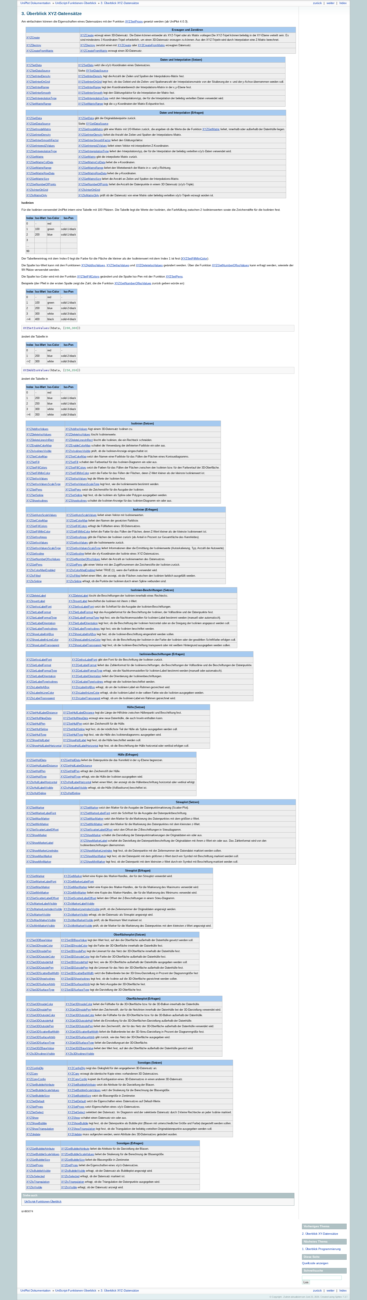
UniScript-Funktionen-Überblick (75, 3)
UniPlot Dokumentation (35, 3)
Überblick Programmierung (321, 1249)
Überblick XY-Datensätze (320, 1233)
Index (343, 3)
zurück (317, 3)
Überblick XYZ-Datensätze (120, 3)
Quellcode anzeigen (315, 1263)
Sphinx (338, 1297)
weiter (331, 3)
